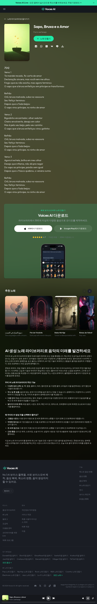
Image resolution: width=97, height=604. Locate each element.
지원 (23, 531)
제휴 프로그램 (8, 540)
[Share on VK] (52, 46)
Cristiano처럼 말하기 (25, 559)
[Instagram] (45, 586)
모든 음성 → (7, 562)
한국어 (6, 491)
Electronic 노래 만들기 (11, 575)
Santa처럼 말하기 (61, 555)
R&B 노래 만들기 (57, 572)
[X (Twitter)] (40, 586)
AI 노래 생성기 (84, 485)
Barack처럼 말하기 (42, 559)
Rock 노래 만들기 (42, 572)
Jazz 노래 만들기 (28, 575)
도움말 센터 (7, 528)
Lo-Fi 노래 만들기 (44, 575)
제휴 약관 (25, 527)
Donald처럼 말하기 (10, 555)
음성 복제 (83, 481)
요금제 (5, 523)
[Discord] (35, 586)
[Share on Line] (57, 46)
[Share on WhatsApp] (41, 46)
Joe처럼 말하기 (9, 559)
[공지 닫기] (93, 3)
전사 (81, 490)
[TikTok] (50, 586)
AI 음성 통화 (84, 499)
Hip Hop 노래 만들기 (25, 572)
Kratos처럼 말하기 (77, 555)
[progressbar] (48, 602)
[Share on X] (46, 46)
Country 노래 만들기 (74, 572)
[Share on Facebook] (36, 46)
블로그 (5, 519)
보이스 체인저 (84, 494)
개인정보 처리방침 (29, 510)
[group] (48, 602)
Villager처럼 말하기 (60, 559)
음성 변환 (83, 476)
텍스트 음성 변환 (85, 472)
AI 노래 (5, 514)
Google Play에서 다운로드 (75, 228)
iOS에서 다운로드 (35, 228)
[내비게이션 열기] (4, 9)
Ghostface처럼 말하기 (43, 555)
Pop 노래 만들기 (9, 572)
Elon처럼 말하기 (26, 555)
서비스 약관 (26, 514)
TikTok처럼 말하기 (77, 559)
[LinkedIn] (54, 586)
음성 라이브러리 (9, 510)
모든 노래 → (58, 575)
